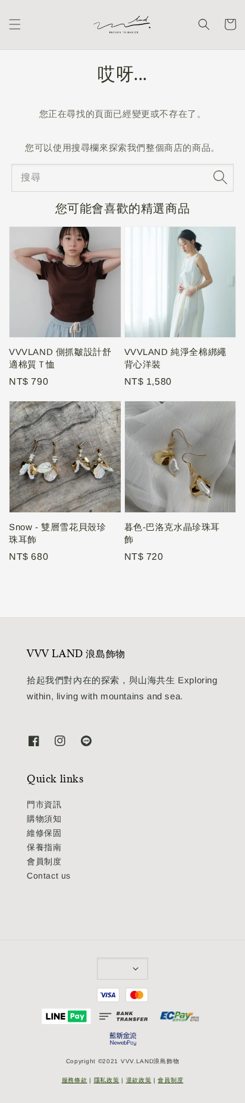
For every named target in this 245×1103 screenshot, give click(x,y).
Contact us (49, 875)
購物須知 (44, 818)
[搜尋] (220, 177)
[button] (15, 24)
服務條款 (74, 1080)
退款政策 (139, 1080)
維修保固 (44, 833)
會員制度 (44, 861)
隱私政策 (107, 1080)
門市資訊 (44, 804)
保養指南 (44, 847)
